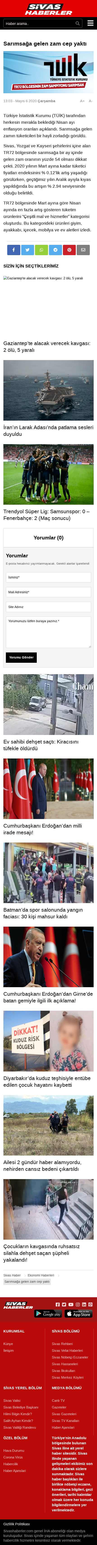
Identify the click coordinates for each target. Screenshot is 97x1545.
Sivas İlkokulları (63, 1371)
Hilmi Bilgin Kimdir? (17, 1414)
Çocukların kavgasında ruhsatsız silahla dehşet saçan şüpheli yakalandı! (41, 1253)
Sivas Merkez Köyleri (67, 1377)
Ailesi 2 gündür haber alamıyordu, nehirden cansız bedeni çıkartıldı (42, 1165)
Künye (8, 1344)
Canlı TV (58, 1400)
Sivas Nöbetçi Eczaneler (70, 1357)
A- (90, 101)
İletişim (8, 1350)
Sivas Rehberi (62, 1344)
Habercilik (10, 1464)
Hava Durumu (13, 1450)
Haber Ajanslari (63, 1427)
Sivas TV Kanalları (65, 1421)
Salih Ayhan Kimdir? (18, 1421)
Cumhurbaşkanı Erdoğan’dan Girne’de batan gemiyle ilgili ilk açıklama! (48, 997)
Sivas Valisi (11, 1400)
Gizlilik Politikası (16, 1524)
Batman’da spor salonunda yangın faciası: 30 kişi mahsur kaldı (43, 913)
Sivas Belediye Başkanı (20, 1407)
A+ (82, 101)
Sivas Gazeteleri (64, 1414)
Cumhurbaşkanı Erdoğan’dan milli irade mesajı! (42, 829)
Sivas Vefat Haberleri (67, 1350)
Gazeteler (59, 1407)
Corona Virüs (13, 1457)
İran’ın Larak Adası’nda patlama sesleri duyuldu (48, 430)
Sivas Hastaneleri (65, 1364)
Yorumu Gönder (21, 657)
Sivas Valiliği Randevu (19, 1427)
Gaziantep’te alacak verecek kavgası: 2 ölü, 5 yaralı (46, 346)
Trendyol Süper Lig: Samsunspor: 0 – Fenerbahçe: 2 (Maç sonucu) (46, 515)
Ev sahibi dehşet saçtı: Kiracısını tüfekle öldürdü (41, 745)
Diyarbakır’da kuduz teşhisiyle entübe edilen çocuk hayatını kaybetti (47, 1081)
